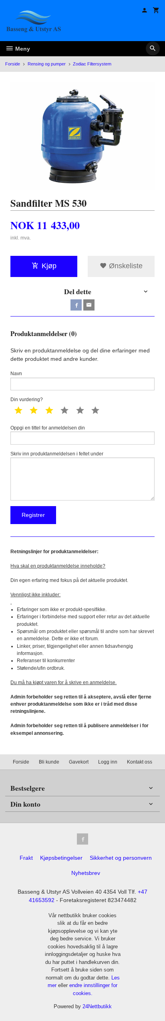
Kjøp (49, 266)
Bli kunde (49, 762)
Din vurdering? (26, 399)
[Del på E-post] (89, 305)
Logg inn (107, 762)
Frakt (26, 858)
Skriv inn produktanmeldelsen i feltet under (56, 454)
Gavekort (79, 762)
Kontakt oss (139, 762)
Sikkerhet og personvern (121, 858)
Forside (12, 63)
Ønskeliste (125, 266)
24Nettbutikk (97, 1006)
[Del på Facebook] (76, 305)
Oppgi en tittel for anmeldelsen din (47, 428)
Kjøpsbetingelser (61, 858)
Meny (22, 49)
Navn (16, 373)
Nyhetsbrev (85, 873)
